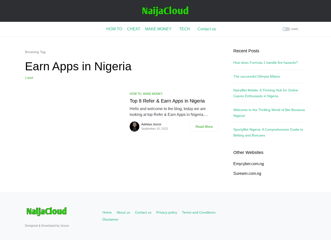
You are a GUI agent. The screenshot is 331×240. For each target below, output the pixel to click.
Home (107, 212)
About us (123, 212)
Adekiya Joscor (151, 124)
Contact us (143, 212)
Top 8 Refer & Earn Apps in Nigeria (167, 101)
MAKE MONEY (153, 94)
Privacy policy (166, 212)
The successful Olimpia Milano (256, 76)
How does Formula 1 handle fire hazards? (265, 62)
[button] (289, 29)
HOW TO (135, 94)
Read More (204, 126)
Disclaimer (110, 219)
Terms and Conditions (198, 212)
